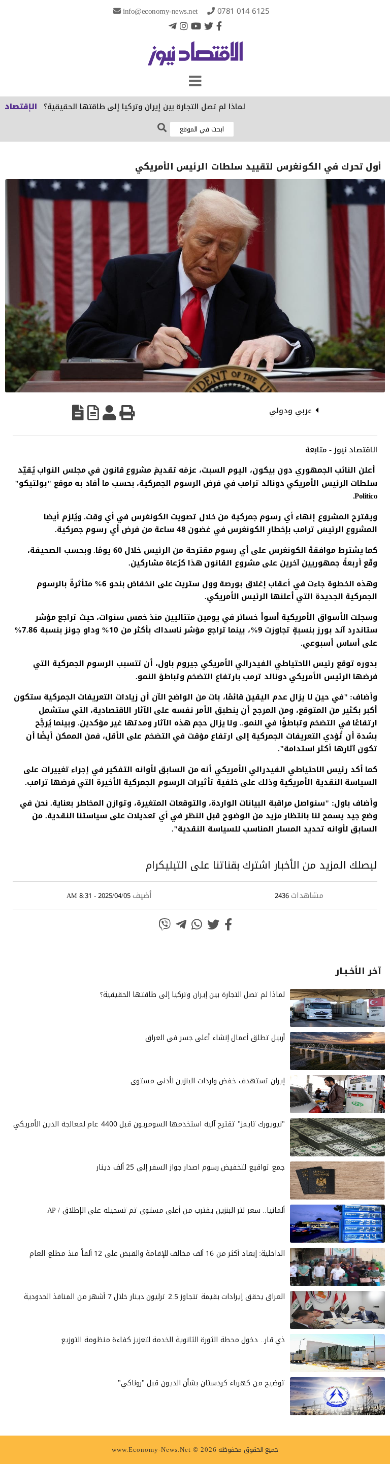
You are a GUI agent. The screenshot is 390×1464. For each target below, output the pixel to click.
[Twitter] (208, 26)
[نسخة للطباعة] (127, 412)
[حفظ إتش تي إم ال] (93, 412)
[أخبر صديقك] (109, 412)
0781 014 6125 (243, 11)
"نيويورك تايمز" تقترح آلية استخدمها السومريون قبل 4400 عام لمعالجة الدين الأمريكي (149, 1124)
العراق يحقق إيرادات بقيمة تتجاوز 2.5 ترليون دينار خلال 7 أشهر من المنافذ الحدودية (154, 1297)
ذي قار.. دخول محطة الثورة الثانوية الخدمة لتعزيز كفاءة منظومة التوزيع (173, 1340)
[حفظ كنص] (78, 412)
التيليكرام (166, 865)
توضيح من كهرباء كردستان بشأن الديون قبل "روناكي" (201, 1383)
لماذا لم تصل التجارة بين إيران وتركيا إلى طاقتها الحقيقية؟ (165, 106)
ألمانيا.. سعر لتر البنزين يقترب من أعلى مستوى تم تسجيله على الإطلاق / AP (166, 1210)
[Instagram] (184, 26)
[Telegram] (173, 26)
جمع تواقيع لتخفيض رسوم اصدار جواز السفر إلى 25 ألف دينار (190, 1167)
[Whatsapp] (196, 924)
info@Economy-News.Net (160, 11)
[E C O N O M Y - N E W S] (195, 58)
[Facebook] (219, 26)
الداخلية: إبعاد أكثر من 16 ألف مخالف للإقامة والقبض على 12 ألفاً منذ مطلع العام (157, 1253)
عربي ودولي (290, 411)
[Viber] (164, 924)
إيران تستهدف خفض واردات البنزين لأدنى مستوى (208, 1081)
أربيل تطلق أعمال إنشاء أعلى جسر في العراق (215, 1038)
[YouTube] (196, 26)
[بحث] (162, 128)
